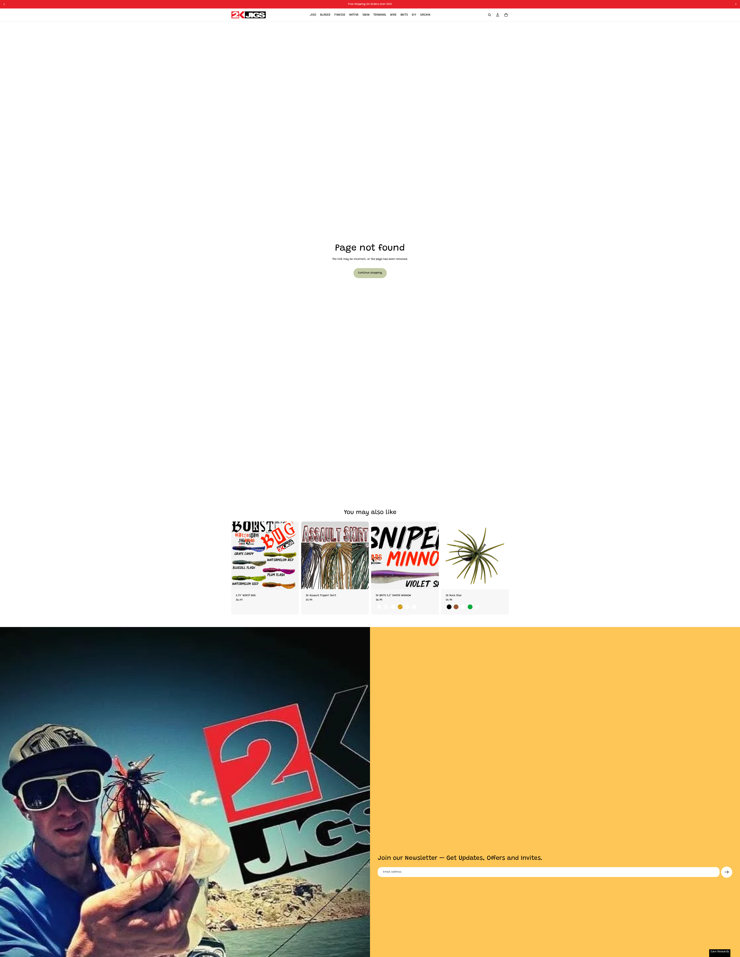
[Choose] (292, 583)
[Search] (489, 15)
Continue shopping (370, 273)
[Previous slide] (4, 4)
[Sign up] (726, 872)
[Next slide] (736, 4)
